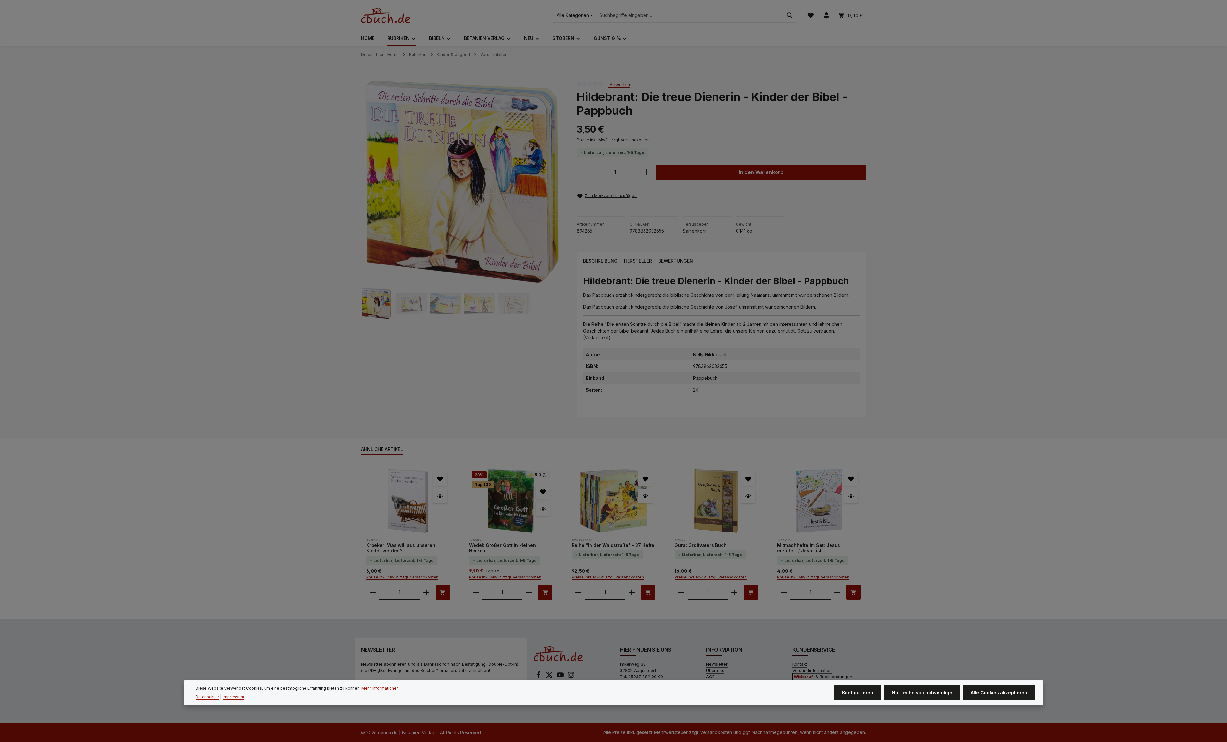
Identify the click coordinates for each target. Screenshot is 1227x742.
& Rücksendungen (823, 676)
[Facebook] (539, 676)
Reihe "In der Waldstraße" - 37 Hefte (613, 545)
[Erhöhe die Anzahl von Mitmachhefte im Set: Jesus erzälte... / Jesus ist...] (837, 592)
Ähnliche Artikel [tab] (382, 449)
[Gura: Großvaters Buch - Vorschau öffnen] (748, 496)
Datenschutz (207, 696)
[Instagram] (571, 676)
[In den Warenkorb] (443, 592)
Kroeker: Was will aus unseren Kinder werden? (400, 548)
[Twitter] (550, 676)
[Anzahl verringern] (583, 172)
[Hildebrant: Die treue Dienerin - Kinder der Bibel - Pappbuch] (462, 182)
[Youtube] (561, 676)
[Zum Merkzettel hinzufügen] (440, 478)
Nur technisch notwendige (922, 692)
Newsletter (717, 664)
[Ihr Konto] (826, 15)
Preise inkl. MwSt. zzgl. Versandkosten (613, 139)
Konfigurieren (857, 692)
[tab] (600, 261)
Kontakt (799, 664)
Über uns (715, 670)
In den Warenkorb (761, 172)
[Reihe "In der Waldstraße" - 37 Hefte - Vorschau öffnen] (645, 496)
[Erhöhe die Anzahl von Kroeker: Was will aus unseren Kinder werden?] (426, 592)
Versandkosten (716, 732)
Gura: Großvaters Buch (701, 545)
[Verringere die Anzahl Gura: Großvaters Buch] (681, 592)
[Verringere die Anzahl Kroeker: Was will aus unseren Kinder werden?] (373, 592)
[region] (462, 200)
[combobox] (689, 15)
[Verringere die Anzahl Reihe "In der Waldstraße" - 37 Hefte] (578, 592)
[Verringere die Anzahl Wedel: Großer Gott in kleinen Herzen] (475, 592)
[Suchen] (789, 15)
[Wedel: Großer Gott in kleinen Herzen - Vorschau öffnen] (543, 509)
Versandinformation (812, 670)
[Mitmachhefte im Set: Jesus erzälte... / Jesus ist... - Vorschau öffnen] (851, 496)
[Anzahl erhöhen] (646, 172)
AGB (710, 676)
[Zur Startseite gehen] (385, 15)
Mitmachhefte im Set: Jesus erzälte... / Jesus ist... (808, 548)
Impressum (233, 696)
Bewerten (619, 84)
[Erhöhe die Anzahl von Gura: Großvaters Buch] (734, 592)
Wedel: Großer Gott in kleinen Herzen (502, 548)
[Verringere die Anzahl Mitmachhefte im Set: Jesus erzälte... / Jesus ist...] (784, 592)
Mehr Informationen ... (382, 688)
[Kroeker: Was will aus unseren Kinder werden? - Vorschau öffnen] (440, 496)
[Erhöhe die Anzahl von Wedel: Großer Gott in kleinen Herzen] (529, 592)
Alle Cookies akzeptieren (999, 692)
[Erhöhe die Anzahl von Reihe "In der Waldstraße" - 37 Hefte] (631, 592)
